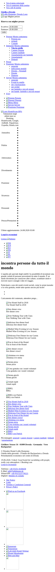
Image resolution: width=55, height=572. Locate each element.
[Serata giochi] (12, 427)
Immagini (10, 46)
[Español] (8, 248)
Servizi (9, 78)
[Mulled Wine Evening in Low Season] (22, 411)
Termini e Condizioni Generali (18, 485)
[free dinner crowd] (14, 418)
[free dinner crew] (13, 404)
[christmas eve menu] (15, 420)
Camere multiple (18, 53)
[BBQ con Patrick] (14, 434)
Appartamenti (16, 57)
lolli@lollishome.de (15, 471)
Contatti (14, 43)
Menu (15, 103)
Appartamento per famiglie (22, 55)
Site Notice (10, 480)
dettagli (51, 438)
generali (16, 438)
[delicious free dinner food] (17, 408)
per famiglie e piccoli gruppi (22, 89)
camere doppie (26, 438)
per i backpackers (18, 85)
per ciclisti (15, 87)
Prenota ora (15, 39)
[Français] (8, 250)
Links (8, 482)
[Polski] (8, 255)
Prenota (9, 37)
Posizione (10, 64)
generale (14, 66)
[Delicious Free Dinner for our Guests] (22, 413)
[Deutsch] (8, 243)
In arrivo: (4, 27)
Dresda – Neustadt (18, 71)
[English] (8, 245)
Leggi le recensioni (9, 235)
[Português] (8, 257)
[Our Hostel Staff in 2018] (17, 402)
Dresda (14, 73)
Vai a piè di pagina (13, 8)
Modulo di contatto (16, 476)
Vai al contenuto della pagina (17, 5)
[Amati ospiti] (12, 429)
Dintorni (14, 75)
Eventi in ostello (17, 82)
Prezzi (8, 62)
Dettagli (14, 59)
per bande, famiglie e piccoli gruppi (25, 91)
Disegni (17, 100)
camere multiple (40, 438)
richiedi (14, 41)
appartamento (7, 440)
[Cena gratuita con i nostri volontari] (21, 424)
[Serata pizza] (12, 422)
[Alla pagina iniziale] (14, 14)
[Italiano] (8, 252)
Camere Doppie (17, 50)
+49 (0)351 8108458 (17, 469)
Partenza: (4, 29)
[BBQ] (9, 431)
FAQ (8, 94)
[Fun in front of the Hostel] (17, 415)
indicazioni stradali (18, 69)
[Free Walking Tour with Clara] (19, 406)
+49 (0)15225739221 (19, 473)
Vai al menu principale (15, 3)
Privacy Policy (12, 487)
